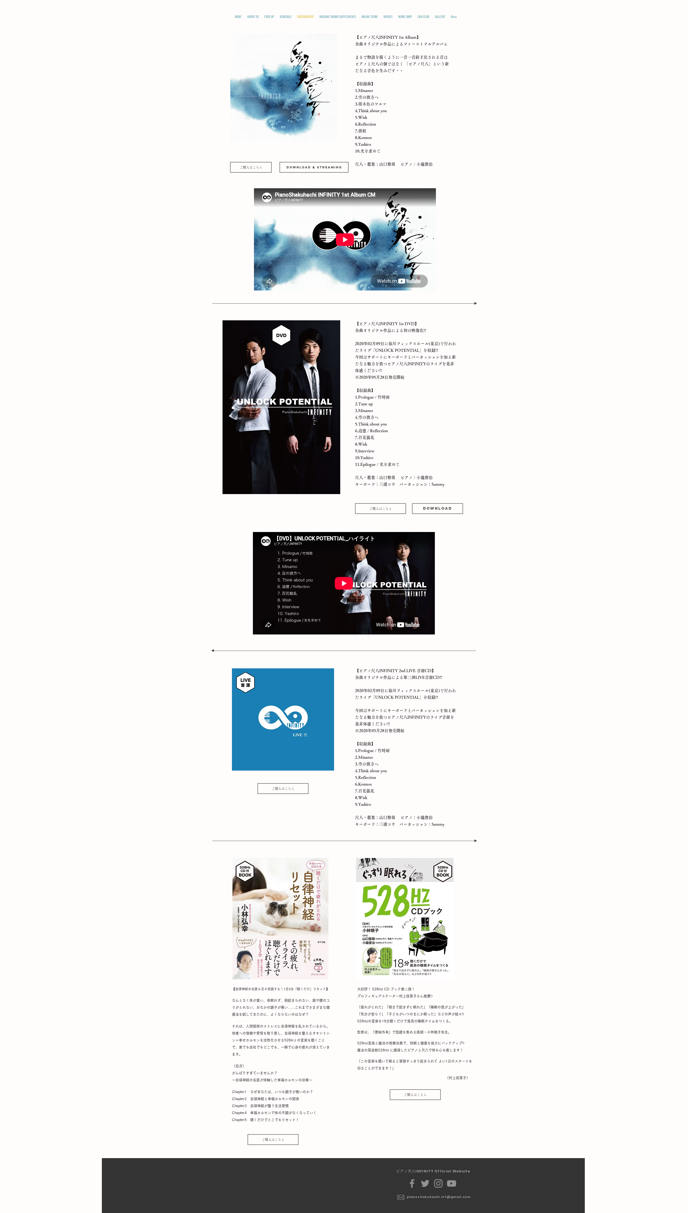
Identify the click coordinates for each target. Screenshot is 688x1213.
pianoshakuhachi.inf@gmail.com (439, 1197)
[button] (253, 16)
